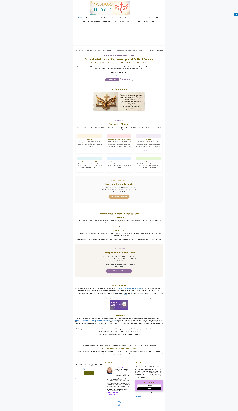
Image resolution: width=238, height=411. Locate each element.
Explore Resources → (119, 149)
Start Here (80, 17)
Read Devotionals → (90, 149)
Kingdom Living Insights (126, 17)
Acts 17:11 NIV (123, 294)
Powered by (146, 392)
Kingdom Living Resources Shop (91, 21)
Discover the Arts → (90, 170)
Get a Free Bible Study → (112, 79)
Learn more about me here (112, 392)
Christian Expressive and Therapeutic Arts (147, 17)
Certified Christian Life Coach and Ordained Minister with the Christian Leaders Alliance (96, 320)
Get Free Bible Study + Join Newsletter (119, 271)
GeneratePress (129, 409)
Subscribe (145, 21)
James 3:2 (113, 298)
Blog (139, 21)
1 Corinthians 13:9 (146, 298)
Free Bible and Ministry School (127, 21)
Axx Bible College (137, 288)
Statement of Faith (119, 402)
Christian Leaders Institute (125, 288)
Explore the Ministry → (126, 79)
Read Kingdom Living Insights (119, 196)
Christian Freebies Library (109, 21)
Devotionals (113, 17)
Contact (119, 404)
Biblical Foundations (91, 17)
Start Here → (119, 75)
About (152, 21)
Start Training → (119, 170)
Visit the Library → (148, 150)
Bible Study (104, 17)
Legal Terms (119, 407)
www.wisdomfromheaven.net (112, 394)
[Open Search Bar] (119, 25)
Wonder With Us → (148, 170)
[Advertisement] (119, 36)
